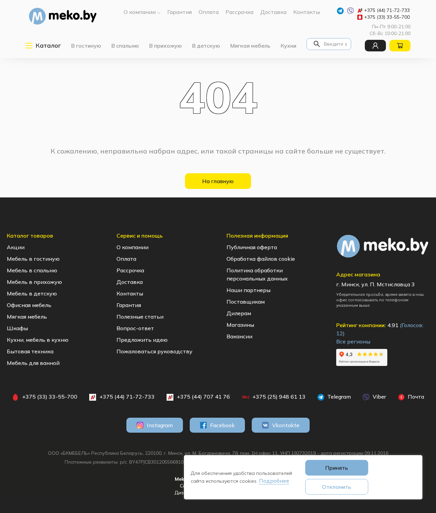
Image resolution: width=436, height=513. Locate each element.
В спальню (125, 45)
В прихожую (165, 45)
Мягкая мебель (250, 45)
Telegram (338, 396)
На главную (218, 181)
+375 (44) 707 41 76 (203, 396)
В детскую (206, 45)
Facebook (222, 425)
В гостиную (86, 45)
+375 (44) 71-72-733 (387, 10)
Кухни (288, 45)
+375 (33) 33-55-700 (387, 17)
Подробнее (274, 480)
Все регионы (353, 341)
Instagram (160, 425)
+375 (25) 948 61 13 (279, 396)
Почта (415, 396)
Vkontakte (285, 425)
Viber (378, 396)
